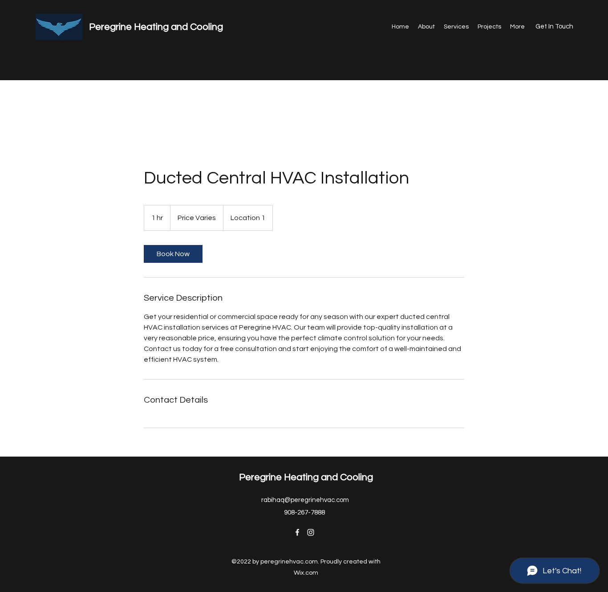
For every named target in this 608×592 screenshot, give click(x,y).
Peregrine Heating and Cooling (156, 27)
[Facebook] (297, 532)
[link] (173, 254)
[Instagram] (310, 532)
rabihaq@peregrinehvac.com (305, 500)
